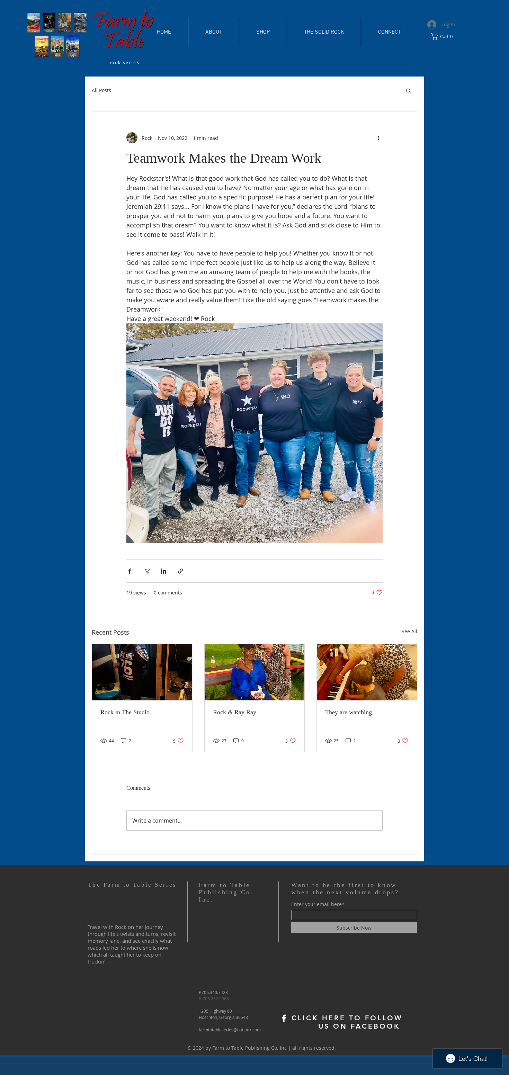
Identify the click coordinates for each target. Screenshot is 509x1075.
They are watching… (351, 712)
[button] (444, 36)
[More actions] (378, 138)
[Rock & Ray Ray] (255, 672)
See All (409, 631)
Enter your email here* (318, 904)
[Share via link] (180, 571)
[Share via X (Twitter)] (146, 571)
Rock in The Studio (125, 712)
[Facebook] (284, 1018)
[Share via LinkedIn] (163, 571)
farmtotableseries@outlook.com (230, 1029)
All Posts (101, 90)
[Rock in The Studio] (142, 672)
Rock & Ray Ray (234, 712)
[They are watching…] (367, 672)
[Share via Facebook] (129, 571)
